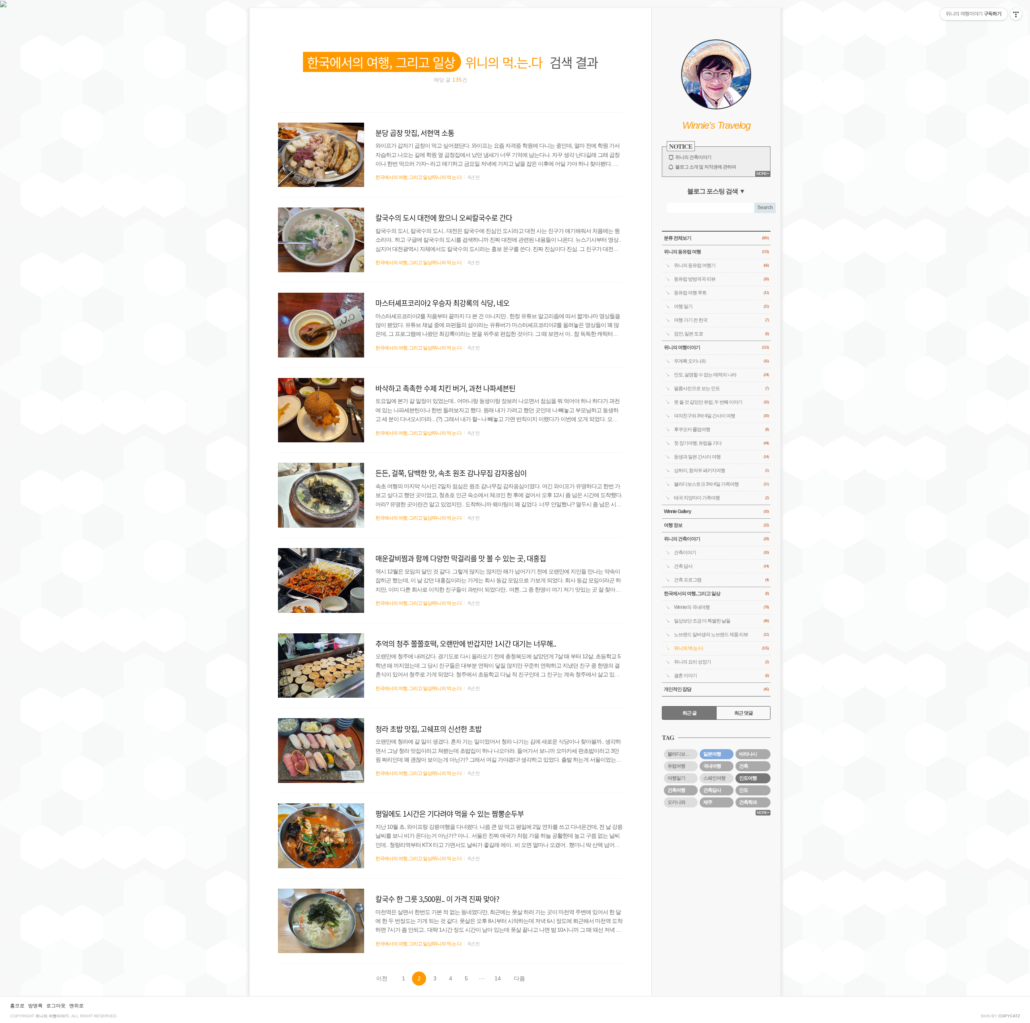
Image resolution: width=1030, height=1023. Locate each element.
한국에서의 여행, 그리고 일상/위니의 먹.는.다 (418, 177)
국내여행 (712, 766)
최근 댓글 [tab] (743, 713)
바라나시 (748, 754)
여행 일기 (721, 306)
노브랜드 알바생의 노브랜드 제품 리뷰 (721, 634)
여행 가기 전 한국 (721, 320)
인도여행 (748, 778)
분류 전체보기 (716, 238)
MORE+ (762, 173)
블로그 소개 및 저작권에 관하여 (705, 167)
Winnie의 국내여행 (721, 607)
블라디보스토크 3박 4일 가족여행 (721, 484)
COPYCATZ (1009, 1016)
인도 (743, 790)
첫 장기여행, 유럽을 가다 (721, 443)
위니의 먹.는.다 (721, 648)
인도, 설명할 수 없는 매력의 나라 (721, 375)
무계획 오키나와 (721, 361)
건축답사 (712, 790)
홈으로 (17, 1006)
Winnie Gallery (716, 511)
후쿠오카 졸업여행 (721, 429)
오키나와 (676, 802)
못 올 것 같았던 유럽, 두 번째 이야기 (721, 402)
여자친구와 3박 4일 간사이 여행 (721, 416)
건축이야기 (721, 552)
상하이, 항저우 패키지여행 (721, 470)
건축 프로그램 (721, 580)
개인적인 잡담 (716, 689)
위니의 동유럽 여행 (716, 252)
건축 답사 (721, 566)
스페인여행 (714, 778)
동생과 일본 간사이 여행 (721, 457)
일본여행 (712, 754)
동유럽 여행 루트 (721, 293)
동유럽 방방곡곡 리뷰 (721, 279)
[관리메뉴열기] (1016, 14)
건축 (743, 766)
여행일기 (676, 778)
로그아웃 (56, 1006)
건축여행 (676, 790)
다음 (519, 978)
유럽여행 (676, 766)
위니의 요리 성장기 (721, 662)
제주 (707, 802)
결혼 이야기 (721, 675)
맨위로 (76, 1006)
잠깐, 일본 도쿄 (721, 334)
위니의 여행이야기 (716, 347)
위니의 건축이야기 (693, 157)
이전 (381, 978)
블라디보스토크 (682, 754)
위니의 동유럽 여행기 (721, 265)
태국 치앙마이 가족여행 (721, 498)
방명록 (35, 1006)
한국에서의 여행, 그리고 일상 (716, 593)
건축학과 (748, 802)
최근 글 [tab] (689, 713)
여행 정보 (716, 525)
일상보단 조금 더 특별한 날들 (721, 621)
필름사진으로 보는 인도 (721, 388)
